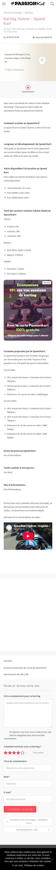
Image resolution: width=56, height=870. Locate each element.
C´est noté (17, 865)
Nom (7, 776)
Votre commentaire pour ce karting (22, 696)
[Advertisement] (28, 614)
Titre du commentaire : (16, 761)
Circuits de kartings (13, 12)
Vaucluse (29, 12)
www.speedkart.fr (43, 37)
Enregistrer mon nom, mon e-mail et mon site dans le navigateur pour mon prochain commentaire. (27, 735)
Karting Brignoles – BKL (27, 829)
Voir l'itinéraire (16, 69)
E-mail (8, 792)
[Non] (52, 859)
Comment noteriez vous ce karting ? (22, 746)
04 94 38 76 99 (12, 37)
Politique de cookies (34, 865)
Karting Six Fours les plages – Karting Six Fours (29, 821)
